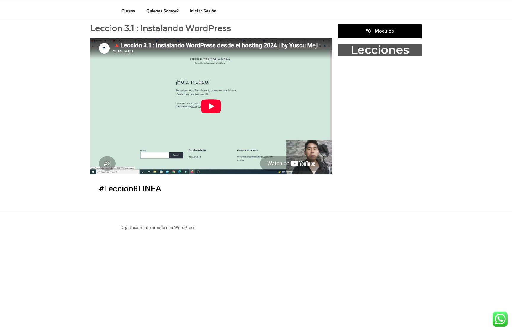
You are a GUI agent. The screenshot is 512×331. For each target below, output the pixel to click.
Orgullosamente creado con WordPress (157, 227)
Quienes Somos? (162, 10)
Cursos (128, 10)
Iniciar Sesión (203, 10)
